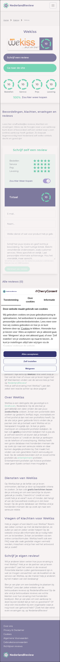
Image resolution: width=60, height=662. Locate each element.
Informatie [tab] (49, 300)
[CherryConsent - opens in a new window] (46, 291)
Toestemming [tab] (10, 300)
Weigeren (30, 368)
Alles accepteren (30, 354)
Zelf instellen (30, 361)
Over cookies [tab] (30, 300)
